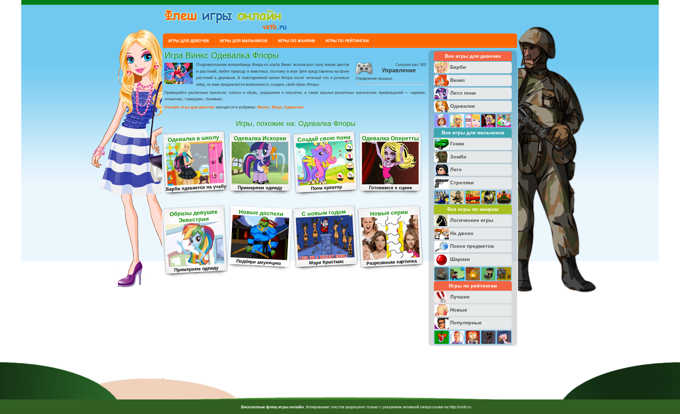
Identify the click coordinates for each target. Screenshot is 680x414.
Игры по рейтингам (347, 41)
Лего (456, 169)
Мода (277, 107)
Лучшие (460, 297)
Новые (458, 310)
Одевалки (294, 107)
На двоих (462, 233)
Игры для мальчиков (243, 41)
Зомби (458, 157)
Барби (458, 67)
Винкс (263, 107)
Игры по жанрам (296, 41)
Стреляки (462, 182)
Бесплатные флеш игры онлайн (272, 407)
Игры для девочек (188, 41)
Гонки (457, 143)
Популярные (466, 322)
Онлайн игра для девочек (189, 107)
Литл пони (463, 93)
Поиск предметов (472, 246)
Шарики (460, 259)
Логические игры (471, 220)
